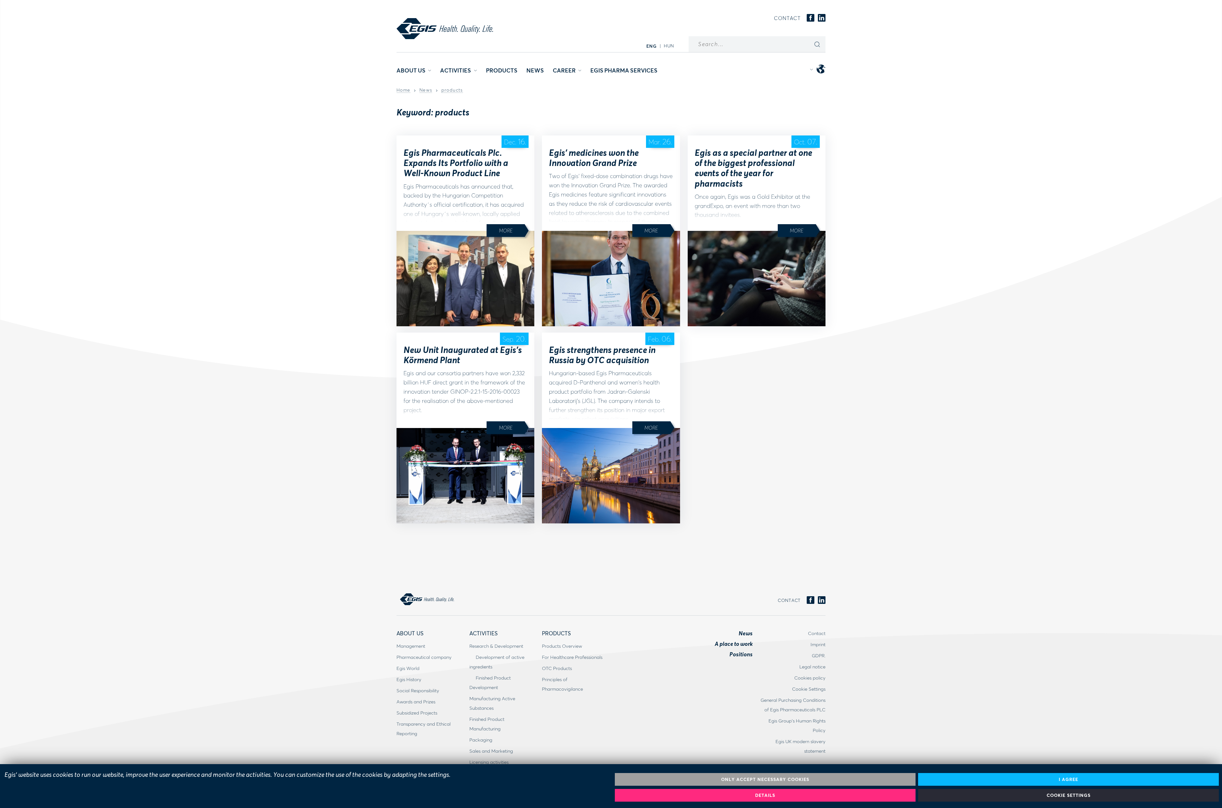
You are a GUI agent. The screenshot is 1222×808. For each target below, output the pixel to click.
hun (669, 45)
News (535, 70)
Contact (787, 18)
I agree (1068, 779)
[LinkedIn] (821, 18)
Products (501, 70)
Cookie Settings (1069, 795)
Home (404, 90)
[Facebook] (810, 18)
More (506, 230)
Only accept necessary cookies (765, 779)
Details (765, 795)
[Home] (445, 28)
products (452, 90)
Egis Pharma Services (623, 70)
